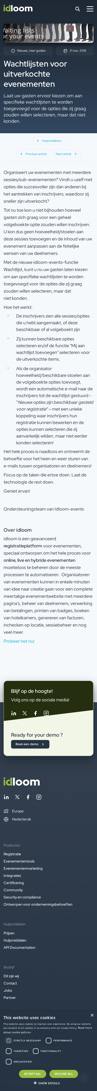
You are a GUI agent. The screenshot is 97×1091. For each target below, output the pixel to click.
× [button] (92, 1015)
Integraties (12, 875)
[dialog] (48, 1051)
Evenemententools (19, 861)
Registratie (12, 854)
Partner (10, 997)
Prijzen (9, 933)
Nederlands (21, 819)
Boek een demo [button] (27, 744)
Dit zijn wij (11, 976)
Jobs (8, 990)
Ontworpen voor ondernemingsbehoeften (38, 904)
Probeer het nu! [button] (19, 641)
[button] (14, 811)
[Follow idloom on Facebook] (35, 714)
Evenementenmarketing (23, 868)
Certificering (14, 882)
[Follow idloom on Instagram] (46, 714)
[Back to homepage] (22, 784)
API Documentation (19, 947)
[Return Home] (18, 9)
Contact (10, 983)
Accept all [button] (32, 1074)
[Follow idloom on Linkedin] (13, 714)
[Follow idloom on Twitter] (24, 714)
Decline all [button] (64, 1074)
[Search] (77, 9)
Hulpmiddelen (15, 940)
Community (13, 890)
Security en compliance (22, 897)
